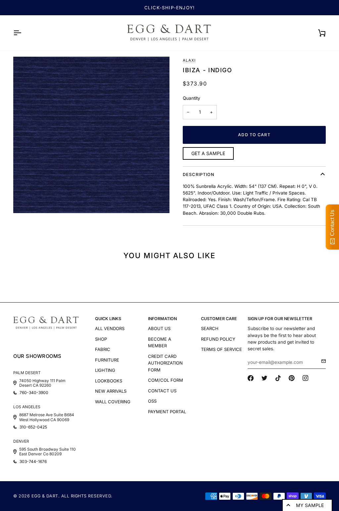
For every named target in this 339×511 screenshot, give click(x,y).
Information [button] (162, 318)
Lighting (105, 370)
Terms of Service (221, 349)
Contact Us (162, 390)
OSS (152, 401)
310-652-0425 (33, 427)
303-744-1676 (33, 461)
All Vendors (109, 328)
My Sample (310, 505)
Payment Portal (167, 411)
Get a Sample (208, 153)
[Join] (321, 361)
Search (209, 328)
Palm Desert (27, 372)
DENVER (21, 441)
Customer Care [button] (219, 318)
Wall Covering (112, 401)
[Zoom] (91, 135)
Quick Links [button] (108, 318)
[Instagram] (306, 378)
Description (198, 174)
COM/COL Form (165, 380)
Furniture (107, 360)
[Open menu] (23, 32)
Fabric (102, 349)
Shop (101, 339)
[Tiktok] (278, 378)
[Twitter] (264, 378)
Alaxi (189, 60)
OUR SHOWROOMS (37, 356)
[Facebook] (251, 378)
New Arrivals (110, 391)
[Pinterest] (292, 378)
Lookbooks (108, 380)
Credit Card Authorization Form (165, 363)
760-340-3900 (34, 392)
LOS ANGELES (26, 406)
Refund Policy (218, 339)
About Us (159, 328)
